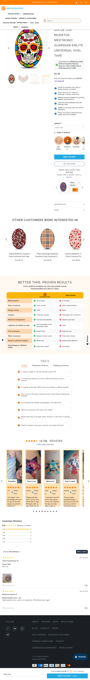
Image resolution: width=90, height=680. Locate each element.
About (35, 622)
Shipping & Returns (58, 635)
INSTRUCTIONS (22, 22)
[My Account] (77, 3)
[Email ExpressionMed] (8, 634)
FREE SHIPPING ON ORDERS (45, 2)
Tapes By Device (14, 14)
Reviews (45, 622)
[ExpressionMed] (12, 8)
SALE (32, 23)
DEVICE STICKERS (11, 18)
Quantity (57, 123)
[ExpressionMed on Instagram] (22, 628)
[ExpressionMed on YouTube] (15, 628)
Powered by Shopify (39, 659)
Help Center (39, 635)
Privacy (60, 641)
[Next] (48, 48)
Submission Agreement (44, 648)
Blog (34, 628)
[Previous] (9, 48)
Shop (55, 622)
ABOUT (15, 27)
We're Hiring (66, 648)
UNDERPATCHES (28, 14)
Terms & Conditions (42, 641)
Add (78, 190)
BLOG (37, 23)
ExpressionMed (43, 656)
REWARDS (25, 27)
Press (55, 628)
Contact (44, 628)
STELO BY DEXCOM (9, 23)
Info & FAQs (67, 622)
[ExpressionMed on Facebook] (8, 628)
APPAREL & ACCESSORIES (27, 18)
